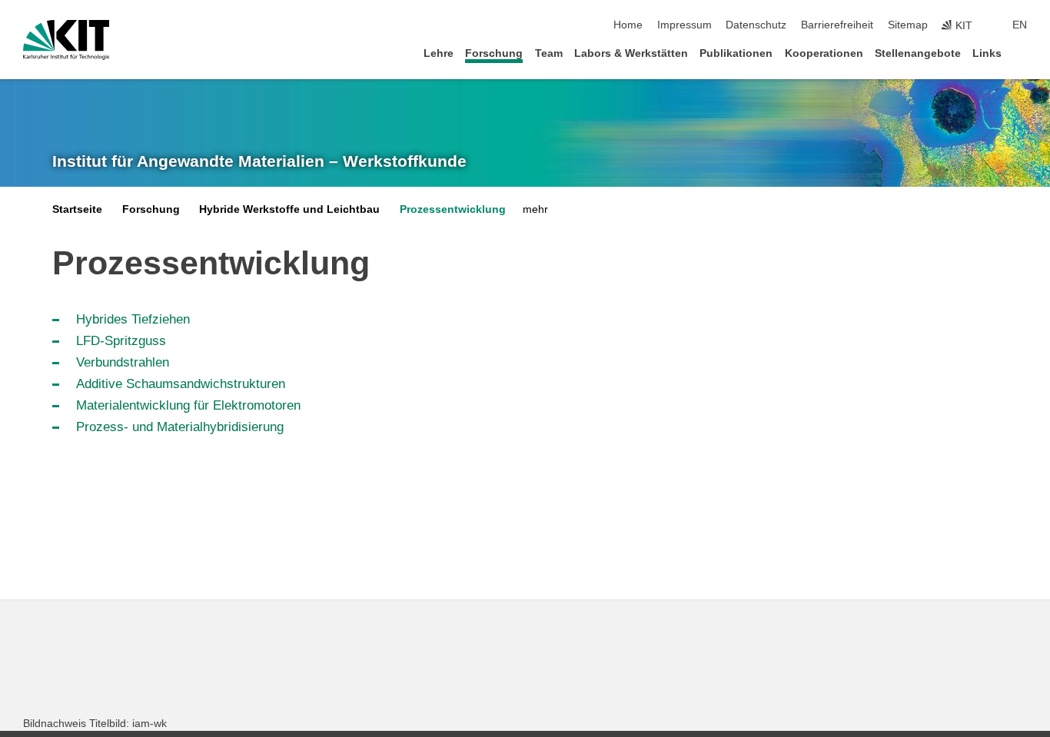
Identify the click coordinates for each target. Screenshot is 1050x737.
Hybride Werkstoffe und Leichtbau (289, 209)
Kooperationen (824, 53)
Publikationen (736, 53)
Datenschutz (756, 25)
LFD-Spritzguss (121, 341)
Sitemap (908, 25)
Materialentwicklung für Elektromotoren (188, 405)
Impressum (684, 25)
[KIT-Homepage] (66, 40)
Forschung (494, 53)
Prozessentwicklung (453, 209)
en (1019, 25)
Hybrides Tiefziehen (133, 319)
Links (987, 53)
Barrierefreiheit (837, 25)
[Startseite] (1022, 52)
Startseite (77, 209)
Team (549, 53)
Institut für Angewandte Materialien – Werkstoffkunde (259, 161)
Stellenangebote (918, 53)
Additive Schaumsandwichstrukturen (180, 384)
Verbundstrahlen (122, 362)
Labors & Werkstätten (631, 53)
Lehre (439, 53)
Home (628, 25)
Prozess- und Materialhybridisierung (180, 427)
